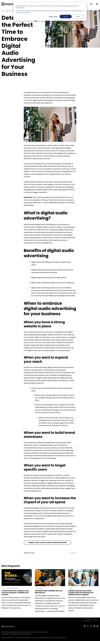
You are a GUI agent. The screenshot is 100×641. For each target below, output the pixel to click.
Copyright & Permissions (22, 638)
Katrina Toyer (29, 553)
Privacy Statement (7, 638)
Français (94, 620)
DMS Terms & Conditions (58, 638)
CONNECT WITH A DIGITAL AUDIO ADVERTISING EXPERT (47, 543)
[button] (91, 4)
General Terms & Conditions (40, 638)
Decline (78, 16)
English (88, 620)
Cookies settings (53, 16)
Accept (65, 16)
